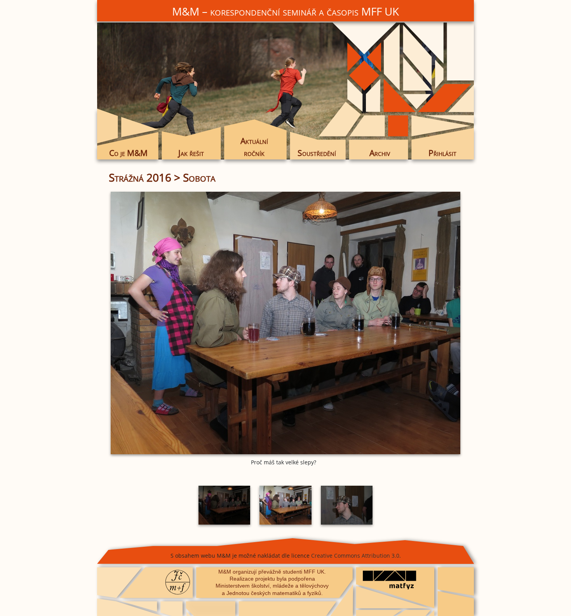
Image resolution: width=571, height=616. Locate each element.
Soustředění (317, 152)
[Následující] (404, 323)
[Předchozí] (167, 323)
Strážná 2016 (140, 177)
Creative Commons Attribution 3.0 (355, 555)
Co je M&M (128, 152)
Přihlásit (442, 152)
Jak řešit (191, 152)
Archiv (379, 152)
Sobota (199, 177)
